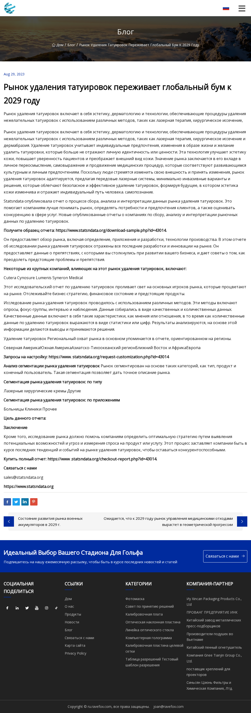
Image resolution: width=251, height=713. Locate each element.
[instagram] (46, 608)
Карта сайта (75, 645)
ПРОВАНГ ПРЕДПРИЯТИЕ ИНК (212, 612)
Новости (72, 622)
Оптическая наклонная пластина (153, 622)
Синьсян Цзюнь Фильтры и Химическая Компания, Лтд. (210, 685)
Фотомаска (135, 598)
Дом (59, 44)
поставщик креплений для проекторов (208, 672)
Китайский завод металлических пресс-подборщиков (214, 623)
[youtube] (36, 608)
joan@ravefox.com (168, 706)
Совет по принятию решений (150, 606)
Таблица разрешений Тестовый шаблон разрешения (152, 662)
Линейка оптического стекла (150, 630)
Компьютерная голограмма (149, 637)
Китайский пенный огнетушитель (214, 647)
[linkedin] (17, 608)
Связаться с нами (222, 556)
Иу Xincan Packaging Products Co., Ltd (214, 601)
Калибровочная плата (144, 614)
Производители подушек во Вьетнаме (210, 636)
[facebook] (7, 608)
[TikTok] (56, 608)
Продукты (73, 614)
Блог (71, 44)
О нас (69, 606)
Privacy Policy (75, 653)
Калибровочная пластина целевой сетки (154, 648)
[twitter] (27, 608)
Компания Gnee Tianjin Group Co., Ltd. (214, 658)
